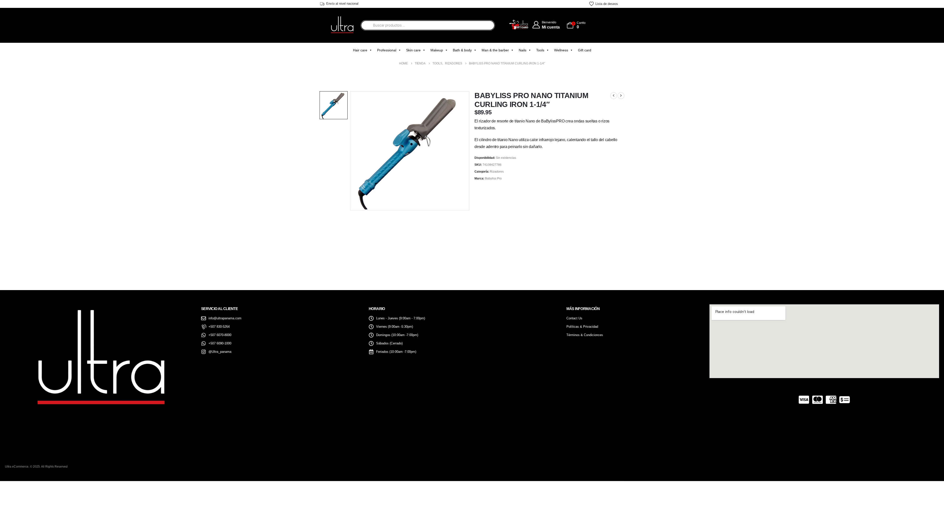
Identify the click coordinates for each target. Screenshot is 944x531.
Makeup (436, 50)
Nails (522, 50)
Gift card (584, 50)
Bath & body (462, 50)
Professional (386, 50)
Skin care (413, 50)
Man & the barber (495, 50)
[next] (621, 95)
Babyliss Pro (493, 178)
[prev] (613, 95)
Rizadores (497, 171)
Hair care (360, 50)
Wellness (561, 50)
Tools (540, 50)
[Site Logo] (342, 25)
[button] (925, 517)
